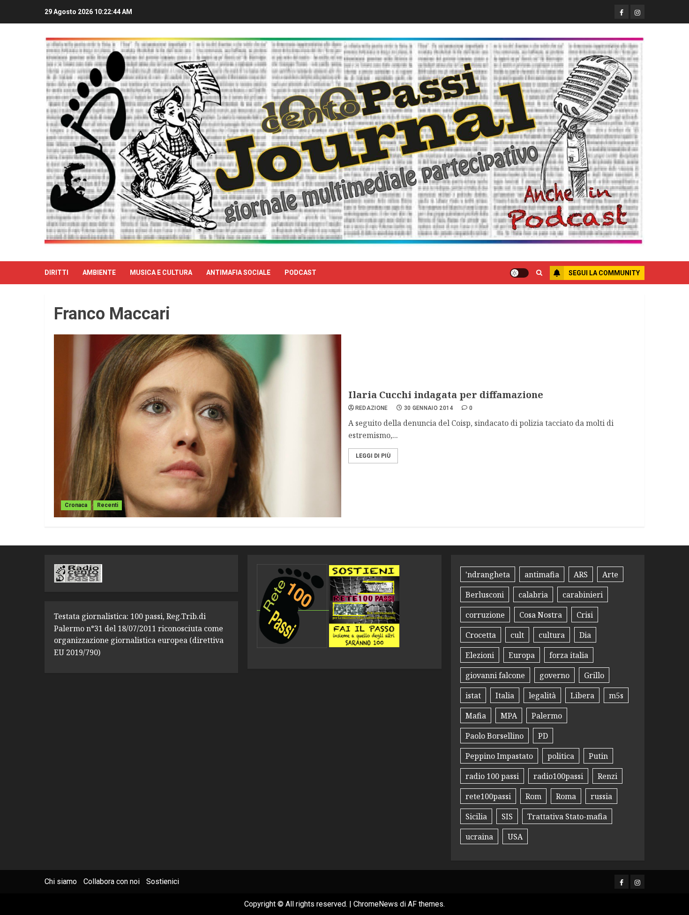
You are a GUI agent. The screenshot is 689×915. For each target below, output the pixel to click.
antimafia (541, 574)
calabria (533, 595)
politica (560, 756)
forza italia (568, 655)
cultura (552, 635)
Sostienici (162, 881)
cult (517, 635)
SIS (507, 816)
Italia (504, 695)
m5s (616, 695)
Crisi (585, 615)
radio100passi (558, 776)
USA (515, 837)
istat (473, 695)
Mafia (475, 716)
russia (601, 796)
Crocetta (480, 635)
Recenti (107, 505)
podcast (300, 272)
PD (543, 736)
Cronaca (76, 505)
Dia (585, 635)
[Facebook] (621, 12)
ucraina (479, 837)
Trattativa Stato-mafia (567, 816)
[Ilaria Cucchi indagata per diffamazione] (197, 425)
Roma (566, 796)
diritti (56, 272)
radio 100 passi (492, 776)
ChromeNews (375, 904)
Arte (610, 574)
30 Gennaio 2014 (428, 408)
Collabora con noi (111, 881)
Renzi (607, 776)
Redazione (371, 408)
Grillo (594, 675)
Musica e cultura (161, 272)
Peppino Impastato (499, 756)
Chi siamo (61, 881)
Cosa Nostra (540, 615)
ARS (581, 574)
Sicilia (476, 816)
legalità (542, 695)
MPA (509, 716)
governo (554, 675)
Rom (533, 796)
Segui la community (604, 273)
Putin (598, 756)
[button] (539, 273)
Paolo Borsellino (494, 736)
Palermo (547, 716)
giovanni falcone (495, 675)
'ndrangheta (487, 574)
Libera (582, 695)
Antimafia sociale (238, 272)
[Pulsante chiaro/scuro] (519, 273)
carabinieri (582, 595)
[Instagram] (637, 12)
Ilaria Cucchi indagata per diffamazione (445, 394)
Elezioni (479, 655)
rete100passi (488, 796)
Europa (522, 655)
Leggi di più (373, 456)
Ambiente (99, 272)
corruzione (485, 615)
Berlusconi (484, 595)
